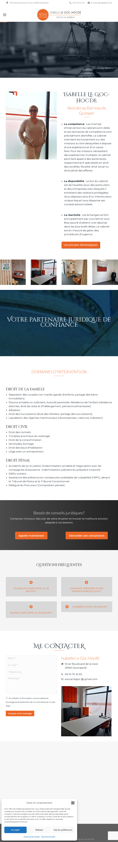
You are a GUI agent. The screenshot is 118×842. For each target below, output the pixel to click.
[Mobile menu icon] (4, 14)
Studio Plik (89, 839)
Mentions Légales (48, 836)
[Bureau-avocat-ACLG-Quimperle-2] (74, 272)
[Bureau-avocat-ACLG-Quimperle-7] (105, 272)
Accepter (15, 830)
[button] (72, 802)
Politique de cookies (32, 836)
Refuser (39, 830)
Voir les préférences (63, 830)
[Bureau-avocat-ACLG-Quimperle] (13, 272)
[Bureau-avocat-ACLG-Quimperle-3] (44, 272)
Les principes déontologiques (81, 244)
